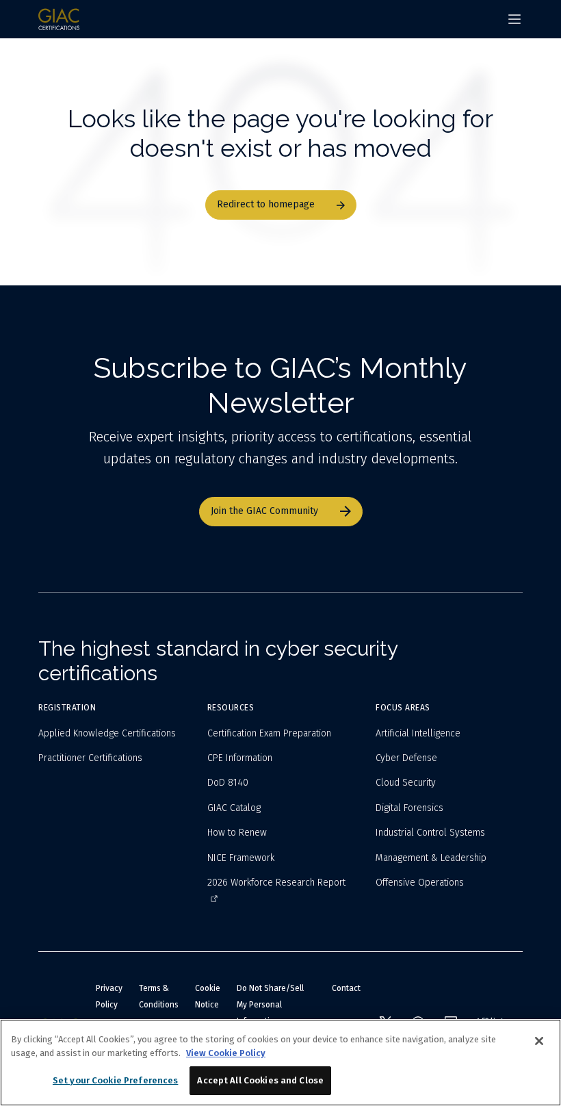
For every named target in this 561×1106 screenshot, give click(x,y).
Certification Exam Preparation (269, 733)
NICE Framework (240, 858)
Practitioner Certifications (90, 758)
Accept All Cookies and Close (260, 1080)
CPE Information (239, 758)
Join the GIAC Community (264, 511)
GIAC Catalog (234, 808)
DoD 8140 (227, 782)
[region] (280, 1062)
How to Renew (237, 832)
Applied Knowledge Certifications (107, 733)
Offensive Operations (420, 882)
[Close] (539, 1041)
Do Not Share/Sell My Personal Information (270, 1004)
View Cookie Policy (225, 1053)
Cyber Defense (406, 758)
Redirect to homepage (266, 204)
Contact (346, 988)
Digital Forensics (409, 808)
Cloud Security (406, 782)
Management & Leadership (431, 858)
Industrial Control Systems (430, 832)
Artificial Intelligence (418, 733)
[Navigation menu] (514, 19)
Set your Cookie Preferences (116, 1080)
